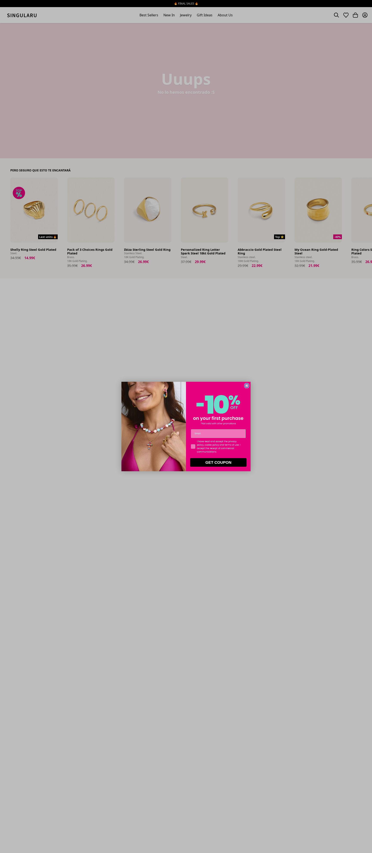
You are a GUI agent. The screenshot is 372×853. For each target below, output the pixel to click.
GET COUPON (218, 462)
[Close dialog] (247, 385)
